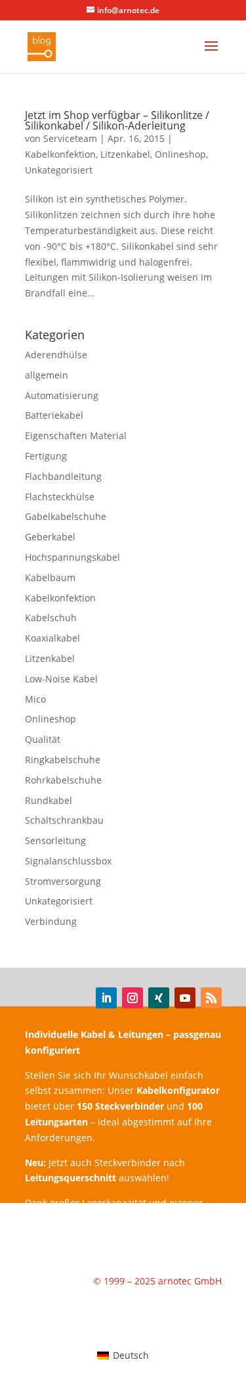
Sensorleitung (55, 840)
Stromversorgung (63, 881)
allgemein (46, 375)
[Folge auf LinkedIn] (106, 997)
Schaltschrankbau (64, 820)
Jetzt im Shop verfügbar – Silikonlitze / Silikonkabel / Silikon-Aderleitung (117, 120)
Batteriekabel (54, 415)
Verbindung (51, 921)
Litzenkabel (125, 154)
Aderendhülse (56, 354)
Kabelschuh (51, 617)
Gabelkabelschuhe (65, 516)
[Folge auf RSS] (211, 997)
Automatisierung (61, 395)
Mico (35, 699)
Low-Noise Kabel (61, 678)
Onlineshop (180, 154)
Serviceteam (70, 138)
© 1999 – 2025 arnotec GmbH (157, 1281)
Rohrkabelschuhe (63, 780)
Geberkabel (50, 536)
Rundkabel (48, 800)
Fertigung (46, 456)
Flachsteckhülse (59, 496)
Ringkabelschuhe (62, 759)
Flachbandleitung (63, 476)
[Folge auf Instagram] (132, 997)
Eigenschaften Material (76, 435)
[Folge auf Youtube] (184, 997)
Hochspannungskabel (72, 557)
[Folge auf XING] (158, 997)
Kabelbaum (50, 577)
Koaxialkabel (52, 638)
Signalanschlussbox (68, 861)
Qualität (42, 739)
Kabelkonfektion (60, 154)
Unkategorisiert (58, 170)
